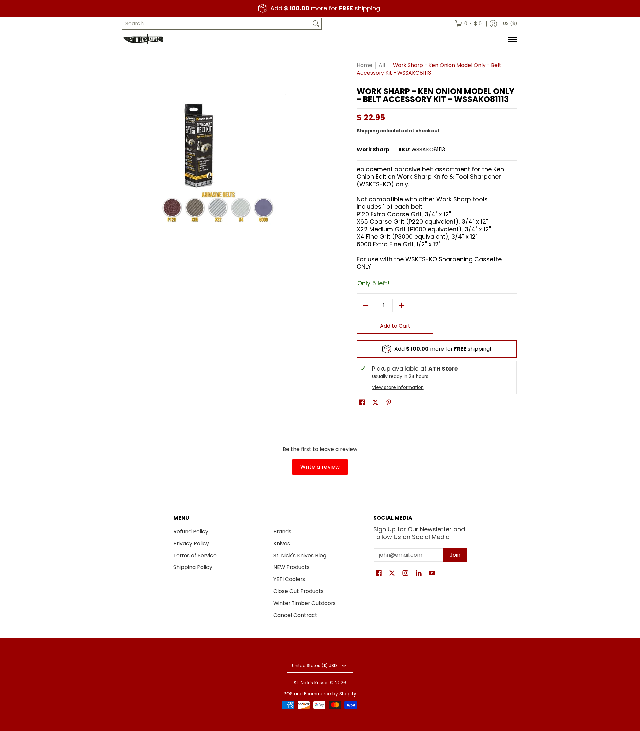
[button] (362, 403)
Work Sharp (373, 149)
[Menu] (512, 39)
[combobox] (216, 23)
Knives (281, 543)
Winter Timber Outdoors (304, 603)
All (382, 65)
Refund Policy (190, 531)
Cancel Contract (295, 615)
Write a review (320, 467)
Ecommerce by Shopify (330, 694)
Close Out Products (298, 591)
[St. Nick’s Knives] (143, 39)
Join (455, 555)
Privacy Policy (191, 543)
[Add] (402, 305)
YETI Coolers (289, 579)
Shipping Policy (192, 567)
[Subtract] (366, 305)
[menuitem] (468, 24)
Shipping (368, 130)
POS (288, 694)
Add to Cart (395, 326)
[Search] (316, 23)
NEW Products (291, 567)
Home (364, 65)
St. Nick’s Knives (311, 683)
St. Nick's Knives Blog (299, 555)
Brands (282, 531)
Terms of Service (195, 555)
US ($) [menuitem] (510, 23)
